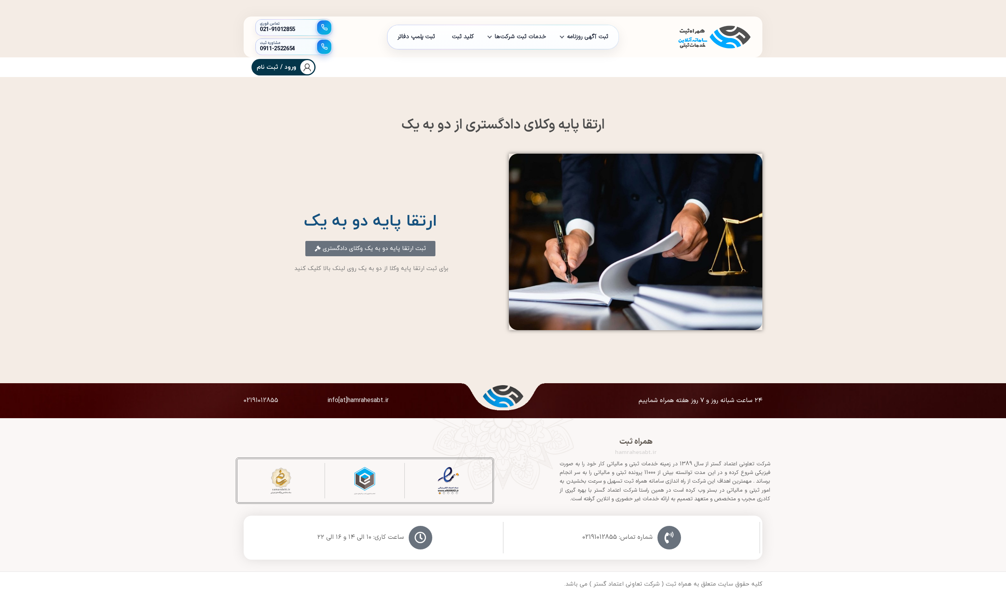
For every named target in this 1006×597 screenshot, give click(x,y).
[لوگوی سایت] (713, 36)
